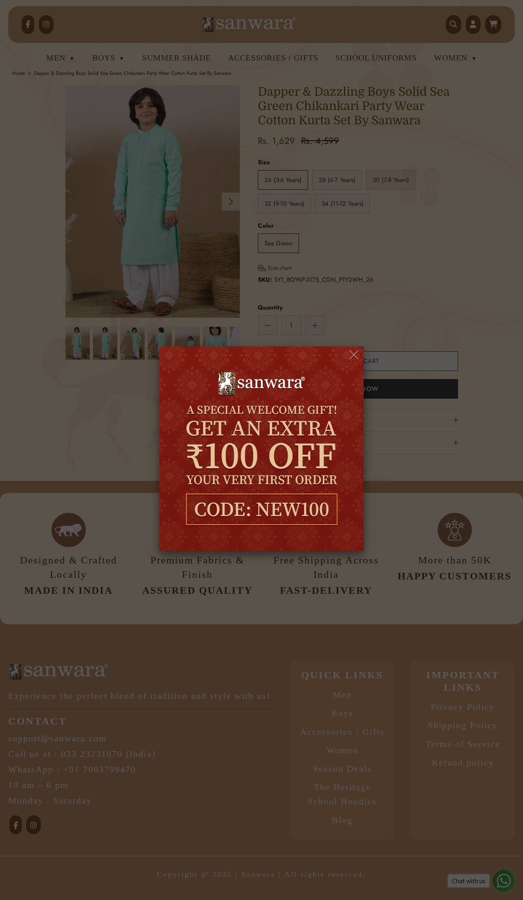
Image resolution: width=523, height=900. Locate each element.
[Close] (354, 355)
